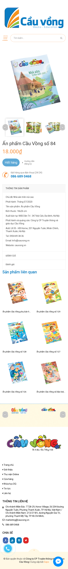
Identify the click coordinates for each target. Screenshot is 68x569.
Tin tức (7, 488)
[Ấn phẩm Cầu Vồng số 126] (17, 373)
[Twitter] (26, 540)
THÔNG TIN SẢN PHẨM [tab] (17, 188)
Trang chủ (8, 465)
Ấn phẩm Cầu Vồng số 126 (14, 392)
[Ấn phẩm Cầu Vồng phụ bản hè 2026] (17, 293)
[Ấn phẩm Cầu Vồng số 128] (17, 333)
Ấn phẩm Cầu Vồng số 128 (14, 352)
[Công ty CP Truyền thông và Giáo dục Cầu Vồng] (34, 17)
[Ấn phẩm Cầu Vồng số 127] (51, 333)
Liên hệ (7, 493)
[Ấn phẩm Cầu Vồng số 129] (51, 293)
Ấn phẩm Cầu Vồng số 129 (48, 311)
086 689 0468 (21, 176)
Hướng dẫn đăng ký (29, 162)
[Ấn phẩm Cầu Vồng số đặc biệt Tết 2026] (51, 373)
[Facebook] (5, 540)
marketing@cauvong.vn (17, 520)
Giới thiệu (8, 469)
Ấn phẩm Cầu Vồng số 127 (48, 352)
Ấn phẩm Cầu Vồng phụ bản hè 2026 (19, 311)
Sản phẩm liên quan (19, 272)
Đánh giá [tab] (11, 255)
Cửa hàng (8, 479)
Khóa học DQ (9, 484)
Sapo (46, 562)
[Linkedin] (12, 540)
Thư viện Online (11, 474)
